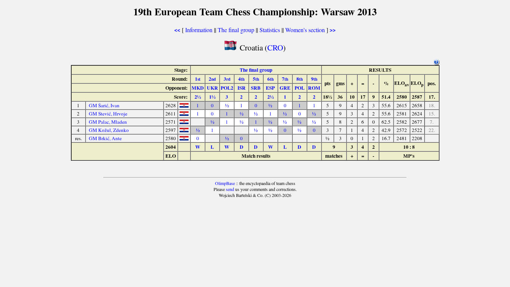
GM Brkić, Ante (105, 138)
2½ (198, 97)
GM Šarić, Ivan (104, 105)
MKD (198, 88)
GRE (285, 88)
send (230, 189)
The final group (236, 30)
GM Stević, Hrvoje (108, 113)
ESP (270, 88)
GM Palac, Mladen (108, 121)
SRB (256, 88)
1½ (212, 97)
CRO (275, 47)
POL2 (227, 88)
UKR (212, 88)
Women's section (305, 30)
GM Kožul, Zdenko (109, 130)
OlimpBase (225, 183)
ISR (241, 88)
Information (198, 30)
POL (300, 88)
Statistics (269, 30)
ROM (314, 88)
